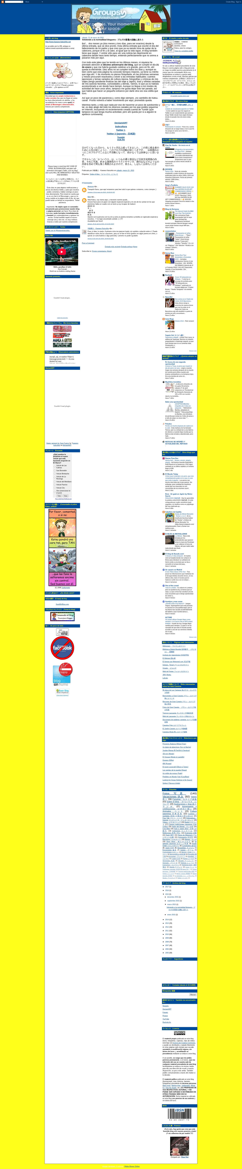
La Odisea (178, 536)
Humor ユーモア (188, 858)
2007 (167, 945)
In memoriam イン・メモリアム (185, 875)
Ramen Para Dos (171, 458)
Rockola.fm (167, 1022)
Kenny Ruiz (169, 253)
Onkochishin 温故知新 (173, 498)
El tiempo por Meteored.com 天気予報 (176, 662)
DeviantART (167, 1009)
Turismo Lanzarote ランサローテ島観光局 (178, 713)
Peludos (168, 424)
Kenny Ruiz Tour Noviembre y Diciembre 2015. (183, 257)
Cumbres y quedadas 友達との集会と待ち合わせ (180, 815)
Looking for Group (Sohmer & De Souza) (177, 780)
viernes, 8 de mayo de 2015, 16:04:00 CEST (101, 238)
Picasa (165, 1016)
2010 (167, 934)
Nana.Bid (168, 297)
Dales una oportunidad (174, 402)
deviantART (67, 445)
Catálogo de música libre (62, 317)
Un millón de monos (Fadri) (172, 773)
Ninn (89, 197)
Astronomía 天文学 (185, 837)
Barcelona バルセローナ (172, 839)
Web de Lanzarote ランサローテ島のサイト (178, 716)
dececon (91, 186)
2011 (167, 931)
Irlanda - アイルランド (169, 878)
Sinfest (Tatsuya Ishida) (171, 783)
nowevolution (170, 231)
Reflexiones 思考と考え (172, 833)
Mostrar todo (193, 351)
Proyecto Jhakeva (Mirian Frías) (174, 744)
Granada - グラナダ (170, 863)
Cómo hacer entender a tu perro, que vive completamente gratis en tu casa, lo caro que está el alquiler (179, 478)
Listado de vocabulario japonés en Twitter (179, 109)
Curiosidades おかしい (171, 852)
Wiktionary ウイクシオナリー (174, 646)
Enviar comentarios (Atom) (102, 251)
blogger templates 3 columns (113, 1166)
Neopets (166, 1006)
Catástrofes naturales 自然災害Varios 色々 (176, 869)
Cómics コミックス (168, 873)
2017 (167, 887)
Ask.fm (121, 139)
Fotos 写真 (174, 793)
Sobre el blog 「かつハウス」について (104, 174)
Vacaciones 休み (173, 796)
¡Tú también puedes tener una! (179, 96)
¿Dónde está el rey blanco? (175, 604)
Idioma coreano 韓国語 (183, 873)
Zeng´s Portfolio (171, 185)
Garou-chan (169, 171)
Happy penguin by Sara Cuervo (57, 443)
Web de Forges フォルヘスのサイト (176, 671)
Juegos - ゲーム (187, 850)
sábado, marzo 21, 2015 (125, 170)
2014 (167, 920)
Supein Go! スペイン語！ (174, 335)
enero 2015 (171, 915)
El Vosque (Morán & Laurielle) (173, 757)
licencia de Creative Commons (184, 1043)
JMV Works (167, 675)
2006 (167, 949)
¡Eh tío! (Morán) (168, 754)
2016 (167, 890)
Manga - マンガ (191, 839)
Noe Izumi (167, 1085)
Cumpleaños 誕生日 (189, 846)
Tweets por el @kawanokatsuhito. (57, 230)
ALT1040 (168, 617)
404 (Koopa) (167, 764)
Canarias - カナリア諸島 (184, 799)
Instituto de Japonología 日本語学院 (176, 655)
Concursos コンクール (182, 831)
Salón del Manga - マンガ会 (182, 827)
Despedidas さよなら (185, 848)
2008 (167, 942)
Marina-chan (176, 1085)
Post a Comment (88, 243)
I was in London (170, 588)
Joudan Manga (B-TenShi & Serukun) (176, 750)
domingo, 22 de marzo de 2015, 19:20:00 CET (101, 192)
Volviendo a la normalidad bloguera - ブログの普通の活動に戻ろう (113, 39)
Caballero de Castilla (173, 512)
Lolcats (165, 678)
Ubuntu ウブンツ (175, 867)
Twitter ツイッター (183, 878)
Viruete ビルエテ (169, 668)
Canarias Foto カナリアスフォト (174, 725)
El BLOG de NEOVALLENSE (176, 534)
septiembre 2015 (173, 901)
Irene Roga (169, 319)
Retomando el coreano (173, 127)
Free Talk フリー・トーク (172, 818)
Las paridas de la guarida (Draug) (175, 770)
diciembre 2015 (173, 897)
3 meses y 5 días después (174, 556)
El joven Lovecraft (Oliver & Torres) (175, 767)
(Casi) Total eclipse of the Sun (175, 572)
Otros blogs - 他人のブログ (178, 842)
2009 (167, 938)
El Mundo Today (171, 474)
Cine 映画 (166, 829)
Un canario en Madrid (173, 570)
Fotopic (165, 1012)
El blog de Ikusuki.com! (174, 554)
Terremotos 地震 (169, 861)
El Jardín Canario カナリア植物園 (175, 729)
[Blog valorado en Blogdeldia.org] (62, 691)
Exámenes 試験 (191, 833)
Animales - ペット (173, 811)
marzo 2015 (171, 904)
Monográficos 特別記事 (178, 854)
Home (135, 247)
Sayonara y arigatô (172, 337)
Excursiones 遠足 (170, 850)
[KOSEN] (168, 169)
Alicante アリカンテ (186, 861)
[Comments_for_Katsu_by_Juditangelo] (62, 585)
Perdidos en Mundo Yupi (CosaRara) (176, 777)
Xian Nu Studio (170, 1088)
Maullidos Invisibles (173, 382)
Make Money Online (132, 1166)
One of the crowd (172, 586)
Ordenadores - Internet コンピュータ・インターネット (180, 819)
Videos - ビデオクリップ (172, 822)
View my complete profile (184, 51)
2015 (167, 894)
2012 (167, 927)
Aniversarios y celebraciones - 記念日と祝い (180, 807)
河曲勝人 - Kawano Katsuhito (98, 228)
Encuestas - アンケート (177, 856)
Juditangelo (66, 588)
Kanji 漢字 (170, 835)
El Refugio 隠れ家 (169, 658)
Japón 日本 (169, 848)
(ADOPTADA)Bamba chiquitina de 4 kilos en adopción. (183, 406)
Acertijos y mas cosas (173, 601)
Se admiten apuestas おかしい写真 (180, 843)
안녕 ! (167, 125)
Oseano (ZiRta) (168, 760)
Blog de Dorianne (172, 209)
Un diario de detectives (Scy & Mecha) (177, 747)
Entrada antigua (126, 247)
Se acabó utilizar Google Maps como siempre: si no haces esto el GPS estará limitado (178, 621)
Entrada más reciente (112, 247)
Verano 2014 (179, 321)
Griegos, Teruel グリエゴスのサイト (176, 665)
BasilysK (168, 275)
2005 (167, 953)
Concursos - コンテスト (171, 865)
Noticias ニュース (187, 863)
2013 (167, 923)
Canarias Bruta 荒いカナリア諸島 (175, 732)
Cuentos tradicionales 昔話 (186, 871)
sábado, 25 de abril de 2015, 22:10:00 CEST (101, 224)
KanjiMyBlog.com (62, 604)
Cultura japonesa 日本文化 (180, 812)
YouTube (166, 1019)
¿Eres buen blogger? (62, 695)
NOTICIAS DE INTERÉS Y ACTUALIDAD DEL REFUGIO (176, 443)
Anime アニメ (190, 867)
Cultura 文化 (176, 858)
